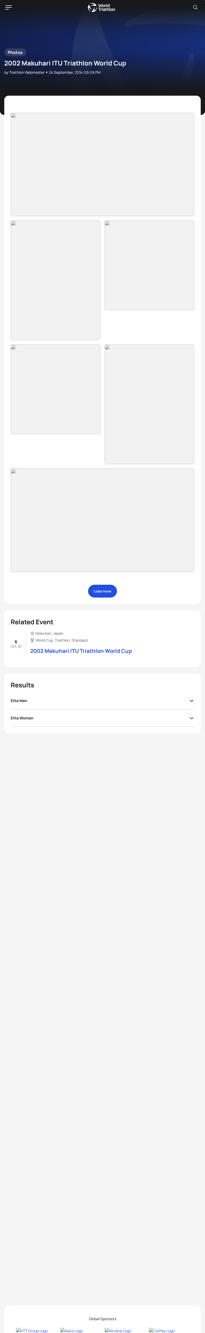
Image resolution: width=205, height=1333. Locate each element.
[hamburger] (8, 7)
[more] (102, 164)
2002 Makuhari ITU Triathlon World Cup (81, 650)
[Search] (195, 7)
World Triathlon (101, 7)
